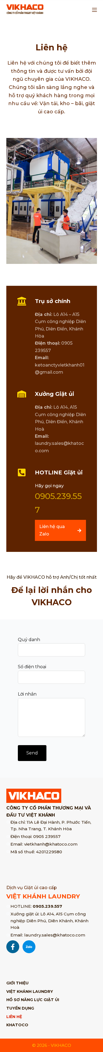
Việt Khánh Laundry (29, 991)
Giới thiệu (17, 983)
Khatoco (17, 1024)
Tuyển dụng (20, 1008)
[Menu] (94, 9)
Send (32, 753)
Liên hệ (14, 1016)
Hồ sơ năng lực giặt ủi (32, 999)
